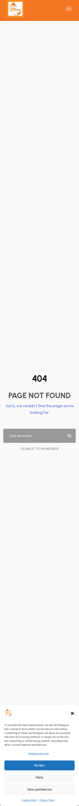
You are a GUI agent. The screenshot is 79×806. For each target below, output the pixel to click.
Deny (39, 777)
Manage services (38, 753)
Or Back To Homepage (39, 449)
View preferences (39, 789)
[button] (72, 713)
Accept (39, 765)
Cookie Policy (29, 800)
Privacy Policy (47, 800)
